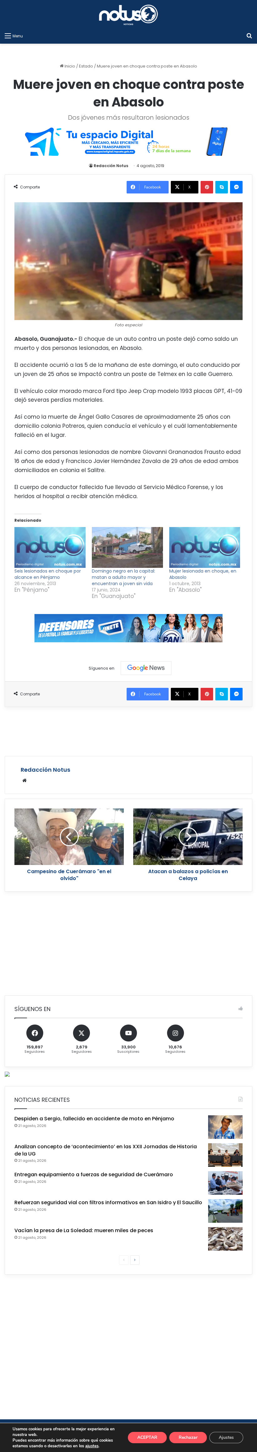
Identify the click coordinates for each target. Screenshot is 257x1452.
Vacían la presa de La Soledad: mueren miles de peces (83, 1230)
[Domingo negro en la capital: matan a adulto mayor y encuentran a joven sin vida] (127, 547)
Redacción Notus (111, 165)
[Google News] (146, 668)
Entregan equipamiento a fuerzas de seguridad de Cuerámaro (93, 1174)
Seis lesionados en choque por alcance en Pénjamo (47, 574)
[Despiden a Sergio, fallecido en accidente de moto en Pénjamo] (225, 1127)
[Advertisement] (128, 730)
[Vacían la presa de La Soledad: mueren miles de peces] (225, 1239)
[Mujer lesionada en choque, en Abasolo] (204, 547)
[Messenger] (236, 187)
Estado (86, 66)
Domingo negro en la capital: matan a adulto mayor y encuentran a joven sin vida (123, 577)
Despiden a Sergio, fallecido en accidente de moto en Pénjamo (94, 1118)
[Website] (24, 780)
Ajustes (226, 1437)
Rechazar (188, 1437)
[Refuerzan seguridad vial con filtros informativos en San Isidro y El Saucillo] (225, 1211)
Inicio (69, 66)
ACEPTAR (147, 1437)
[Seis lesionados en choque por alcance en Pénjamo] (50, 547)
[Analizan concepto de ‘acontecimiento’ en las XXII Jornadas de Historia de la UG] (225, 1155)
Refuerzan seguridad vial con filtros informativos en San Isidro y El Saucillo (108, 1202)
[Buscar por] (249, 36)
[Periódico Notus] (128, 14)
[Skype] (221, 187)
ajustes (91, 1446)
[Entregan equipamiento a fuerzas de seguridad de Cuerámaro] (225, 1183)
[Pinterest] (207, 187)
